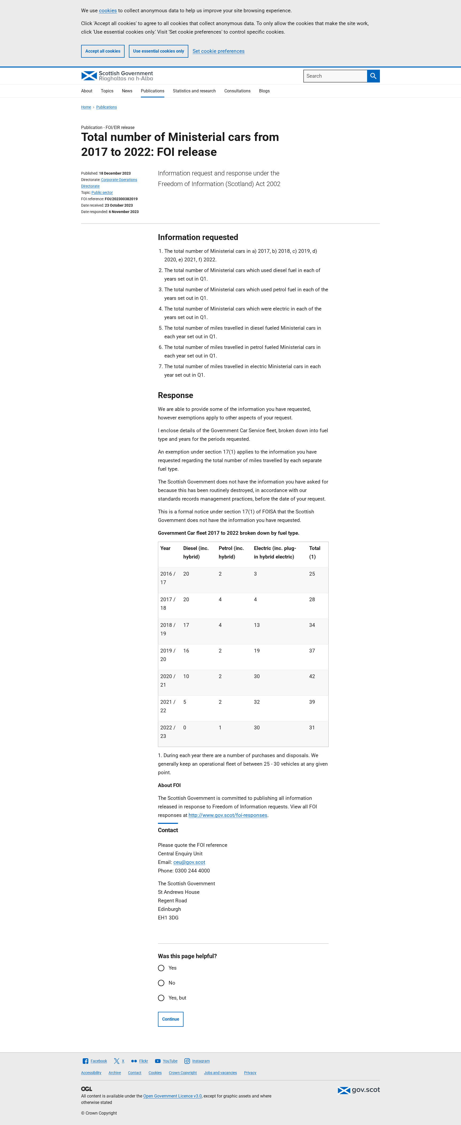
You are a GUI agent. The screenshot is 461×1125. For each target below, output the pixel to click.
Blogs (264, 90)
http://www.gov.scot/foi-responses (228, 815)
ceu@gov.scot (189, 862)
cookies (108, 10)
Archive (115, 1073)
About (86, 90)
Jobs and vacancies (220, 1073)
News (127, 90)
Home (86, 107)
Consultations (237, 90)
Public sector (102, 192)
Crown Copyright (183, 1073)
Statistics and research (194, 90)
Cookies (155, 1073)
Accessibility (91, 1073)
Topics (107, 90)
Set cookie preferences (219, 51)
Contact (134, 1073)
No (172, 983)
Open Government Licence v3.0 (172, 1096)
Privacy (250, 1073)
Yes (173, 968)
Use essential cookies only (158, 51)
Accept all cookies (102, 51)
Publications (152, 90)
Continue (170, 1019)
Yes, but (177, 998)
